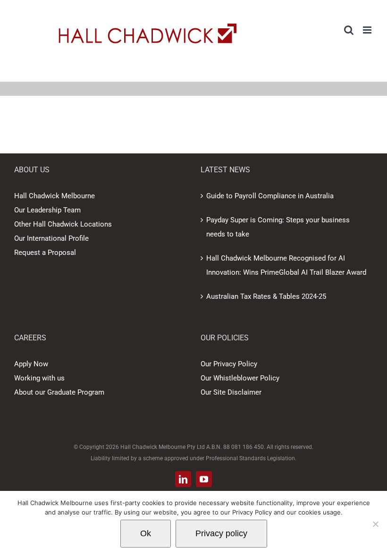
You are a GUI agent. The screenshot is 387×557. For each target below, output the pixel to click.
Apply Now (31, 364)
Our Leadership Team (47, 210)
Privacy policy (221, 533)
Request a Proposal (45, 252)
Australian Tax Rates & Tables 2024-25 (266, 296)
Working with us (39, 378)
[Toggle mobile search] (348, 30)
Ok (145, 533)
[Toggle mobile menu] (368, 30)
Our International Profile (51, 238)
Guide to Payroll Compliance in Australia (270, 196)
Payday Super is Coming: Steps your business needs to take (278, 227)
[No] (375, 524)
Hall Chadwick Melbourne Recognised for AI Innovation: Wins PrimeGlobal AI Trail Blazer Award (286, 265)
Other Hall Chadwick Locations (63, 224)
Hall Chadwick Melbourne (54, 196)
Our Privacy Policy (229, 364)
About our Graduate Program (59, 392)
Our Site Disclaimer (231, 392)
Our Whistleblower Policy (240, 378)
